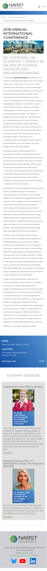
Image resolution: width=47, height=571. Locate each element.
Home (3, 17)
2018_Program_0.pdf (8, 361)
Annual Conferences (17, 17)
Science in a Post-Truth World (23, 387)
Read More (8, 452)
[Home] (11, 5)
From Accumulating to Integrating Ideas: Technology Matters (23, 464)
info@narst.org (27, 553)
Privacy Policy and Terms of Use (20, 555)
